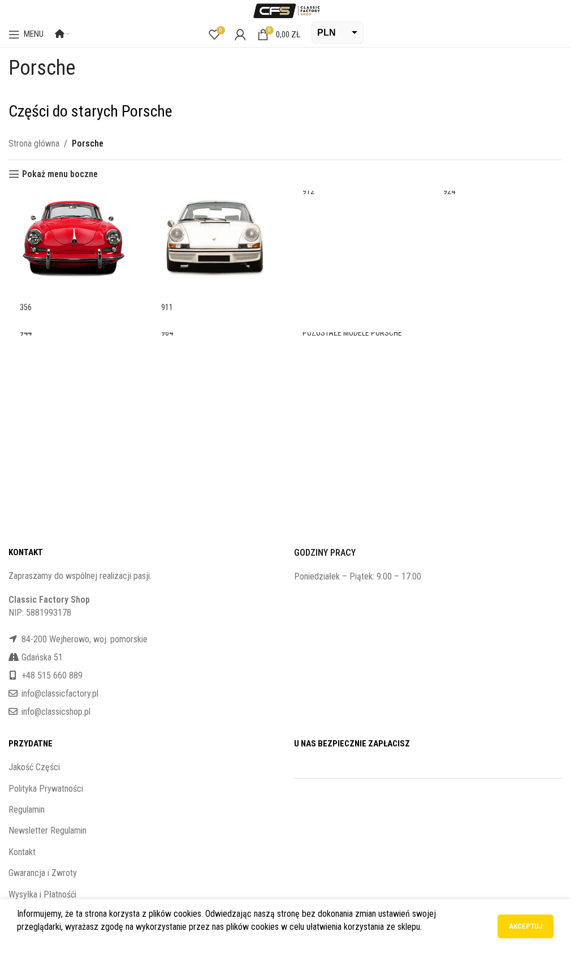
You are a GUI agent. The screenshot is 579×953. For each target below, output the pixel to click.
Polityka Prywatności (45, 788)
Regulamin (26, 809)
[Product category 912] (356, 198)
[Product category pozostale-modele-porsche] (356, 339)
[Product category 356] (73, 256)
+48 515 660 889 (52, 675)
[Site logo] (285, 10)
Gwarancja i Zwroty (42, 873)
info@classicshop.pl (55, 711)
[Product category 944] (73, 339)
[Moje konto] (240, 34)
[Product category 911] (215, 256)
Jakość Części (34, 767)
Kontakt (22, 852)
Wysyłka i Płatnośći (42, 894)
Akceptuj (525, 926)
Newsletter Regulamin (47, 830)
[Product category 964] (215, 339)
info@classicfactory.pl (59, 693)
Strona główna (33, 143)
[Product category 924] (497, 198)
